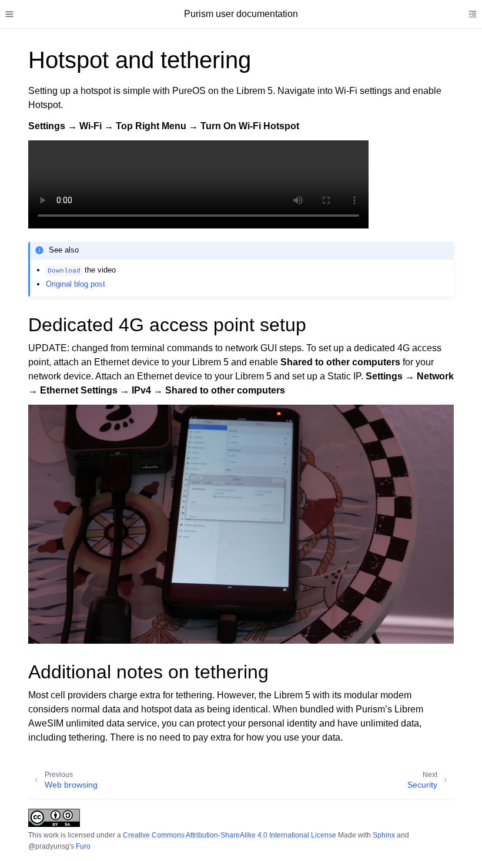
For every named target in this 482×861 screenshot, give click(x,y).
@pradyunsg (48, 846)
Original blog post (75, 284)
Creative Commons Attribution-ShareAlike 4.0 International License (229, 835)
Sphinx (384, 835)
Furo (83, 846)
